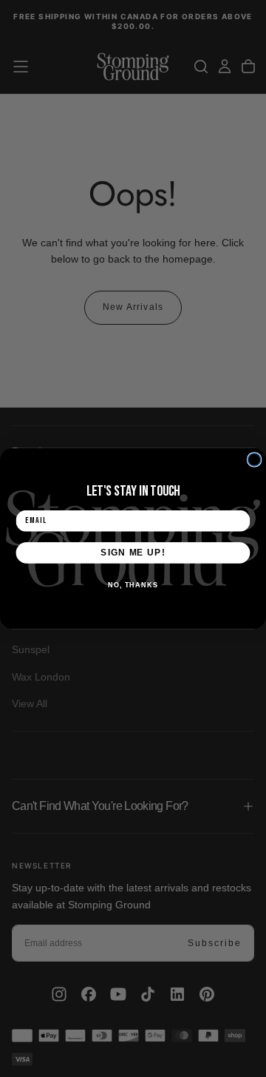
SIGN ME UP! (132, 552)
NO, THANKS (133, 584)
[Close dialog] (254, 459)
